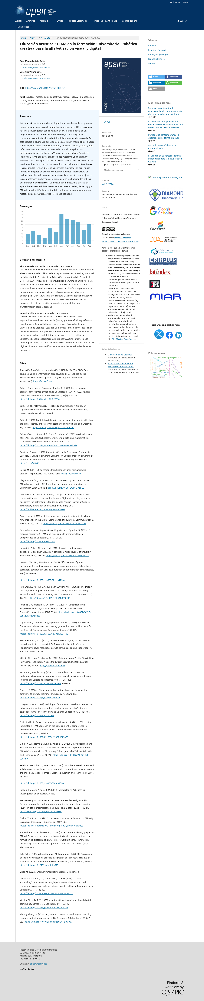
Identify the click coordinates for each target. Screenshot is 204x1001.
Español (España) (157, 50)
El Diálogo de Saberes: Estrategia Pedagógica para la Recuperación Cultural (165, 158)
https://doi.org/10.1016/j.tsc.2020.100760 (53, 427)
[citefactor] (161, 255)
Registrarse (175, 2)
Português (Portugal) (158, 54)
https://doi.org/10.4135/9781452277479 (40, 697)
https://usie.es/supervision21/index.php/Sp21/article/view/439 (51, 825)
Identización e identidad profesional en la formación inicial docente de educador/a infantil (165, 111)
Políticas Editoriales (78, 20)
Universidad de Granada (120, 354)
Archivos (30, 20)
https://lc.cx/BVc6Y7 (71, 473)
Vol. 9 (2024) (46, 37)
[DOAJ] (163, 243)
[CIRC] (154, 287)
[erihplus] (163, 264)
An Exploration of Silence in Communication (162, 147)
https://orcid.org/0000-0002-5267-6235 (35, 67)
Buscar (183, 20)
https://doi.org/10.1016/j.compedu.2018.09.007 (48, 921)
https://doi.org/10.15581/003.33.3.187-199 (64, 523)
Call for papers (129, 20)
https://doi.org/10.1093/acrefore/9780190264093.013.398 (48, 445)
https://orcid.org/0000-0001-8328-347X (35, 78)
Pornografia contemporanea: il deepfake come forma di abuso (163, 136)
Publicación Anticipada (105, 20)
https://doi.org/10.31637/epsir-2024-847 (45, 88)
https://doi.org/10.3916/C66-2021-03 (65, 487)
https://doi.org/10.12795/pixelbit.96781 (39, 865)
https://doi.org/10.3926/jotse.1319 (37, 715)
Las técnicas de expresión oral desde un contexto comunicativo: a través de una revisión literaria (165, 124)
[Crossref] (158, 232)
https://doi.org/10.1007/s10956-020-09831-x (42, 783)
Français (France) (156, 58)
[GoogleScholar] (161, 215)
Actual (18, 20)
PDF (108, 121)
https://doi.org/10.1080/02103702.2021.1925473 (44, 737)
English (152, 45)
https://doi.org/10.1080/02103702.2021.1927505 (44, 633)
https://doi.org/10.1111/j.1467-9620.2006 (40, 683)
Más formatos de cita (113, 170)
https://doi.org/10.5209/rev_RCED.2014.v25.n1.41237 (46, 893)
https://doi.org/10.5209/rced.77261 (37, 541)
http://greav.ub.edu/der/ (52, 665)
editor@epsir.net (38, 963)
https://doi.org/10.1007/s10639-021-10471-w (42, 580)
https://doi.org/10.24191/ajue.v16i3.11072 (67, 555)
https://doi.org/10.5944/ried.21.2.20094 (40, 399)
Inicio (23, 37)
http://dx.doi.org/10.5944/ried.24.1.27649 (41, 811)
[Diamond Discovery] (166, 201)
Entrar (186, 2)
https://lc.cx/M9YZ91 (30, 463)
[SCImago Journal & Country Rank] (166, 177)
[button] (156, 77)
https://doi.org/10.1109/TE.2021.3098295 (49, 598)
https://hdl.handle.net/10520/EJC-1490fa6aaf (42, 509)
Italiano (152, 63)
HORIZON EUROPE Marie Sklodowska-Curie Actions (121, 365)
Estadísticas (23, 26)
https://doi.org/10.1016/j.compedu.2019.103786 (44, 907)
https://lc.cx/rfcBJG (42, 381)
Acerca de (45, 20)
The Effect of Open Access (123, 339)
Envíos (60, 20)
